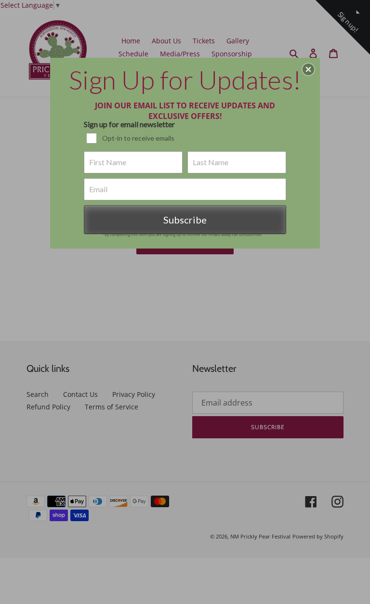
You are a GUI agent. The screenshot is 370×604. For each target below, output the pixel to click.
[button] (308, 69)
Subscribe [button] (185, 219)
